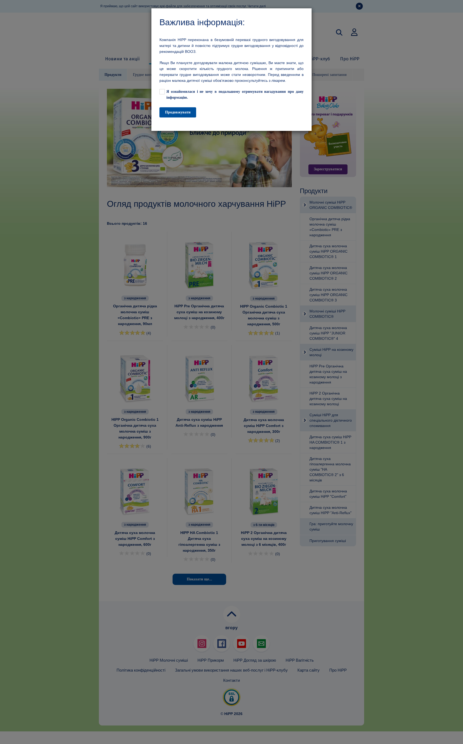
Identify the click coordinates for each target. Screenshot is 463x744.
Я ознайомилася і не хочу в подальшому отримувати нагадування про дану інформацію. (235, 95)
